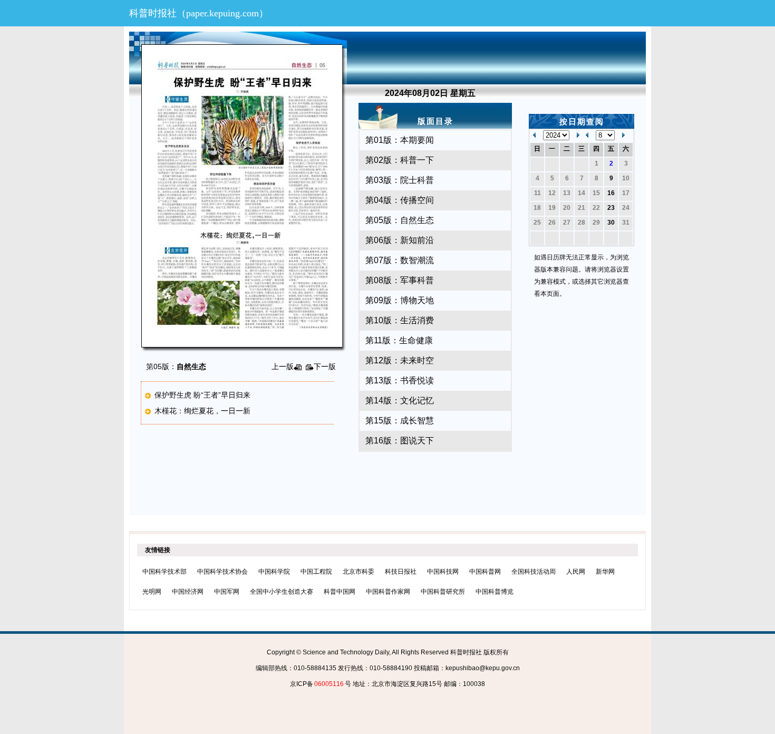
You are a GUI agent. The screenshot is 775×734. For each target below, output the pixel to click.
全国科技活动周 (533, 571)
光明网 (151, 591)
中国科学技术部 (164, 571)
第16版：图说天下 (399, 440)
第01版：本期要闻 (399, 140)
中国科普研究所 (443, 591)
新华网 (605, 571)
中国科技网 (443, 571)
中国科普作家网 (388, 591)
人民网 (575, 571)
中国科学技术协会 (222, 571)
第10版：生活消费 (399, 320)
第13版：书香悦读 (399, 380)
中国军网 (226, 591)
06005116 (329, 684)
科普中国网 (339, 591)
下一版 (325, 366)
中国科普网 (485, 571)
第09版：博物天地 (399, 300)
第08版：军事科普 (399, 280)
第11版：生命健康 (399, 340)
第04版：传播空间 (399, 200)
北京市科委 (358, 571)
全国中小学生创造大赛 (281, 591)
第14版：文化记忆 (399, 400)
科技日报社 (400, 571)
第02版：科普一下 (399, 160)
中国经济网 (188, 591)
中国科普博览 (495, 591)
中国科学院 (274, 571)
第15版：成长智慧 (399, 420)
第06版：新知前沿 (399, 240)
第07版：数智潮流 (399, 260)
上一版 (283, 366)
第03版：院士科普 (399, 180)
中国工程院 (316, 571)
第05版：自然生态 (399, 220)
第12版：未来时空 (399, 360)
